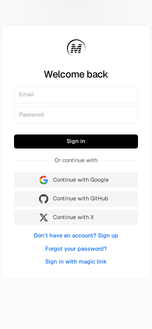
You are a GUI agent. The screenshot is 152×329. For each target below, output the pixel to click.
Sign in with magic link (76, 261)
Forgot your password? (76, 248)
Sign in (76, 141)
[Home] (76, 48)
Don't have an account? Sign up (76, 235)
